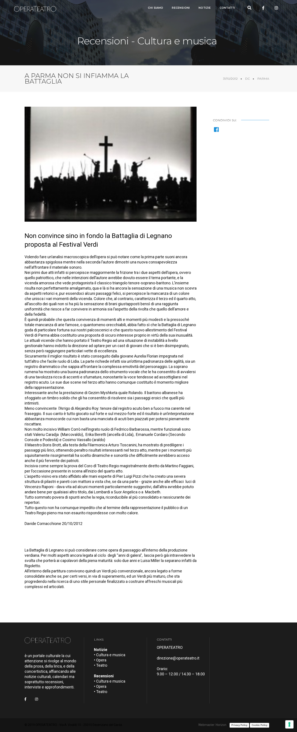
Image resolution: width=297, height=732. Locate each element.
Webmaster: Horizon (212, 725)
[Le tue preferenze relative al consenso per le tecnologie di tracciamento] (289, 724)
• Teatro (100, 665)
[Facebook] (263, 8)
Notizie (205, 7)
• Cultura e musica (109, 655)
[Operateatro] (37, 8)
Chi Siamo (155, 7)
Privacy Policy (239, 725)
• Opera (100, 660)
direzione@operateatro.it (178, 658)
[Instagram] (276, 8)
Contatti (227, 7)
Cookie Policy (259, 725)
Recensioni (181, 7)
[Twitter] (269, 8)
